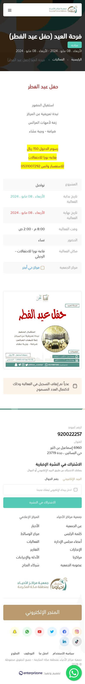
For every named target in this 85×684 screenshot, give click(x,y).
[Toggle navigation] (10, 9)
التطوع (15, 653)
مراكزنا (77, 556)
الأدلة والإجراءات (27, 556)
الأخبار (35, 525)
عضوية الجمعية (71, 564)
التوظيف (29, 653)
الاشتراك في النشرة (42, 502)
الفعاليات (59, 59)
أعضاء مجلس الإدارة (68, 541)
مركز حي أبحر (31, 266)
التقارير (34, 549)
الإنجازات (76, 549)
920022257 (70, 433)
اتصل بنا (43, 653)
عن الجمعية (74, 525)
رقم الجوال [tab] (51, 478)
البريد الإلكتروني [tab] (72, 478)
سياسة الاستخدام (63, 653)
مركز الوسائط (30, 533)
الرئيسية (76, 59)
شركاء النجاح (30, 564)
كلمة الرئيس (73, 533)
